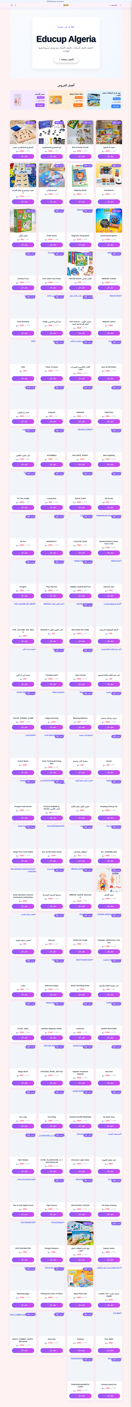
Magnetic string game (80, 236)
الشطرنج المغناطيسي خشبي (23, 147)
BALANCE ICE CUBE (80, 630)
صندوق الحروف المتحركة (52, 895)
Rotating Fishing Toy (109, 806)
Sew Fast (109, 1072)
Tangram (51, 412)
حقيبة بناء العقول (109, 147)
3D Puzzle (109, 498)
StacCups (52, 1339)
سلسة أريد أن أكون (23, 675)
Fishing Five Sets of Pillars (52, 1294)
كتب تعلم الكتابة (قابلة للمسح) (109, 675)
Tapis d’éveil (80, 675)
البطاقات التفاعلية (80, 852)
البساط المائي (52, 190)
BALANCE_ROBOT (80, 455)
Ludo (23, 986)
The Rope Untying (108, 1205)
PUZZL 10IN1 (23, 1029)
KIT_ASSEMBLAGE (109, 852)
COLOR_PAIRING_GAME (23, 718)
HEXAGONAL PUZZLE (80, 1205)
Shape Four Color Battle (23, 852)
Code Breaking (23, 322)
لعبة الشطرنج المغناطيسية (51, 147)
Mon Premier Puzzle (80, 147)
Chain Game (52, 236)
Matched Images (51, 986)
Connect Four (23, 279)
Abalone (80, 1339)
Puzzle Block (23, 761)
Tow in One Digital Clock (23, 1205)
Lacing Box (51, 498)
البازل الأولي (23, 236)
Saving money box (109, 1384)
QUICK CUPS (80, 498)
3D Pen (23, 541)
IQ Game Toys (109, 1117)
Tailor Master (23, 1160)
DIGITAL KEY (108, 587)
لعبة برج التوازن (23, 412)
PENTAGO (109, 412)
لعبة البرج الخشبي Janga (51, 322)
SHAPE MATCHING (109, 1029)
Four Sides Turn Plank (52, 279)
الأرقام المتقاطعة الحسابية (109, 630)
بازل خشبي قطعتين (23, 455)
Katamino (80, 1029)
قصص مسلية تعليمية (23, 940)
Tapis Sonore (51, 1205)
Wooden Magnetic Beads (51, 1029)
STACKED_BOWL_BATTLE (51, 1072)
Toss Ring (52, 1117)
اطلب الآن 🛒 (109, 156)
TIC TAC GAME (23, 498)
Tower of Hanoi (51, 367)
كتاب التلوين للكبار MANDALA (51, 630)
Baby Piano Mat (80, 1294)
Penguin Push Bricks (23, 806)
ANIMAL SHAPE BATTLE (80, 587)
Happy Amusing (51, 718)
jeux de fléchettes (109, 367)
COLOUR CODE (80, 541)
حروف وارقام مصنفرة (109, 718)
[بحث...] (15, 5)
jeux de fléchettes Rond (51, 852)
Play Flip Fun (51, 587)
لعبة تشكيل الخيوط (109, 1160)
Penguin (23, 587)
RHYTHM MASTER (23, 1248)
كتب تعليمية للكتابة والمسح (109, 986)
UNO (23, 367)
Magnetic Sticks (108, 322)
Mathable (80, 412)
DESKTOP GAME (80, 940)
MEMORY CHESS (109, 279)
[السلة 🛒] (11, 5)
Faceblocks (109, 190)
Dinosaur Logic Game (80, 1160)
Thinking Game (51, 675)
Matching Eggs (23, 1294)
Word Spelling (109, 455)
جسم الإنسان (109, 895)
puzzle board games (109, 236)
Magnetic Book (80, 190)
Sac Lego (23, 1117)
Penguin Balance (52, 1248)
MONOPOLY (52, 541)
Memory (51, 940)
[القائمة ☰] (120, 5)
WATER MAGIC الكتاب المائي (80, 279)
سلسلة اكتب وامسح (80, 761)
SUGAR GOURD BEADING (80, 1117)
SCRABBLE (52, 455)
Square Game (109, 1248)
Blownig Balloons (80, 718)
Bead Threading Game (80, 986)
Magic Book (23, 1072)
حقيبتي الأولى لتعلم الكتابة (80, 806)
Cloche (109, 761)
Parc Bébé (109, 1339)
